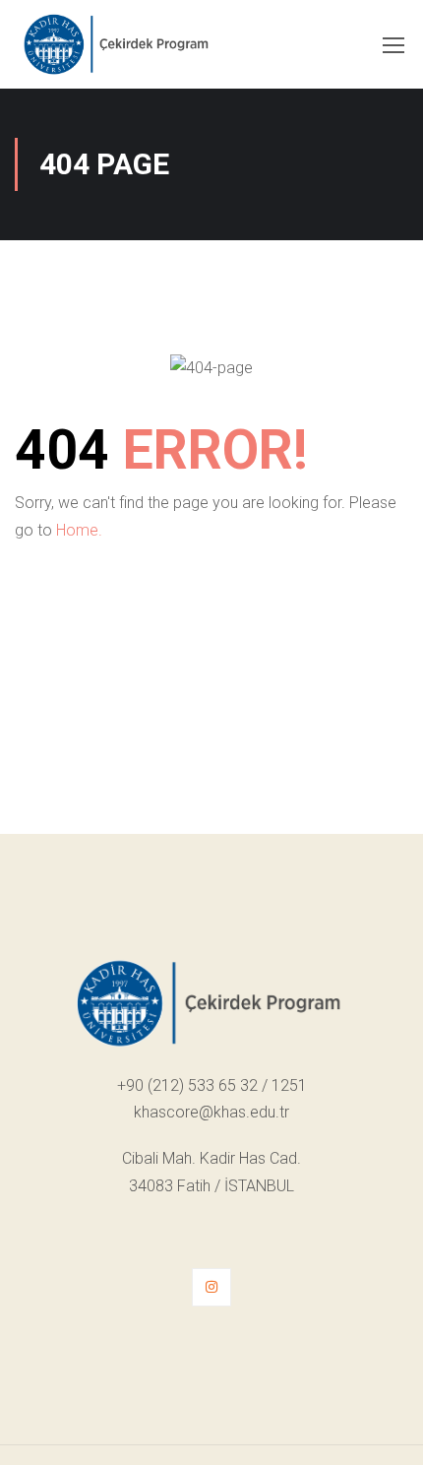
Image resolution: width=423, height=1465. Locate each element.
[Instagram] (211, 1287)
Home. (79, 530)
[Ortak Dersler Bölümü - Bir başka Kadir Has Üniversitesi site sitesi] (118, 49)
